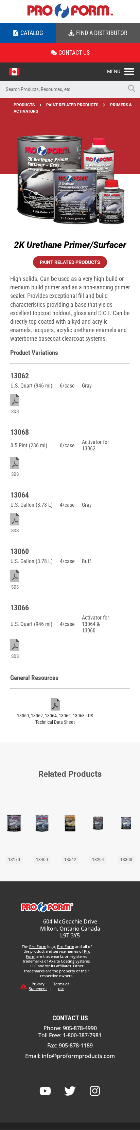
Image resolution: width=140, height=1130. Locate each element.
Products (24, 105)
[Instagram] (94, 1090)
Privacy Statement (38, 986)
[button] (123, 69)
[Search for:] (61, 89)
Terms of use (61, 986)
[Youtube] (45, 1090)
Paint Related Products (72, 105)
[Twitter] (70, 1090)
